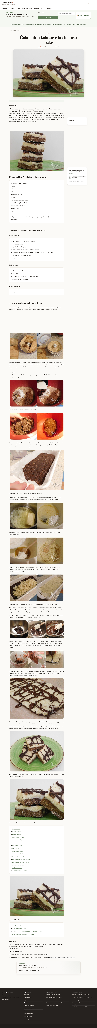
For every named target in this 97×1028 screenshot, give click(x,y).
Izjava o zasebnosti (28, 1016)
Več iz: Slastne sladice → (73, 122)
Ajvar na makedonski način (81, 24)
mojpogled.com (27, 997)
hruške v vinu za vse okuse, (19, 865)
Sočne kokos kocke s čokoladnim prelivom (23, 934)
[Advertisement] (36, 321)
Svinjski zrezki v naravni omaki (83, 994)
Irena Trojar (40, 46)
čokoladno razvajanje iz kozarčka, (20, 862)
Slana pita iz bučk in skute (84, 1006)
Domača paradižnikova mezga (17, 24)
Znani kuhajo (49, 8)
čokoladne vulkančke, (17, 845)
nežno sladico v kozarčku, (18, 837)
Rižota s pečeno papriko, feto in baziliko (54, 1002)
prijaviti (37, 970)
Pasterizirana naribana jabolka (48, 24)
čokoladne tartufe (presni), (18, 840)
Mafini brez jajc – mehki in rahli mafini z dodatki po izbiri (27, 931)
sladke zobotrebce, (17, 868)
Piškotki (26, 1010)
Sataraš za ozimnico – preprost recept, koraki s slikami (65, 24)
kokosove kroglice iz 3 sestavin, (20, 856)
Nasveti (43, 8)
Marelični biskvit (16, 926)
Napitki (23, 8)
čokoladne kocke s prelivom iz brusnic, (22, 843)
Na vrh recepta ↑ (72, 120)
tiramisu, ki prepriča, (17, 851)
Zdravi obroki (29, 8)
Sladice (18, 8)
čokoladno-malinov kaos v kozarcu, (21, 859)
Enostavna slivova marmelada (28, 24)
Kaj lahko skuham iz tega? (83, 15)
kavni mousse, (16, 848)
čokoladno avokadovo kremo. (19, 870)
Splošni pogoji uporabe (29, 1005)
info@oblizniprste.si (6, 999)
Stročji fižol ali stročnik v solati (52, 1005)
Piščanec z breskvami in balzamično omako (55, 1000)
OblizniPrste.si (5, 994)
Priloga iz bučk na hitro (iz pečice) (53, 994)
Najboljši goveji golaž (38, 24)
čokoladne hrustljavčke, (18, 854)
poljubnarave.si (27, 1000)
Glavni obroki (5, 8)
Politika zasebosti (28, 1008)
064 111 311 (4, 1001)
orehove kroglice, (16, 834)
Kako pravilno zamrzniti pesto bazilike (54, 997)
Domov (10, 30)
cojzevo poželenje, (17, 831)
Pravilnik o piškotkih (28, 1013)
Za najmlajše (36, 8)
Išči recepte (91, 3)
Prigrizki (13, 8)
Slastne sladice (16, 30)
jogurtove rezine (16, 829)
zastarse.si (26, 994)
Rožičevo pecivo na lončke (19, 928)
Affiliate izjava (27, 1019)
